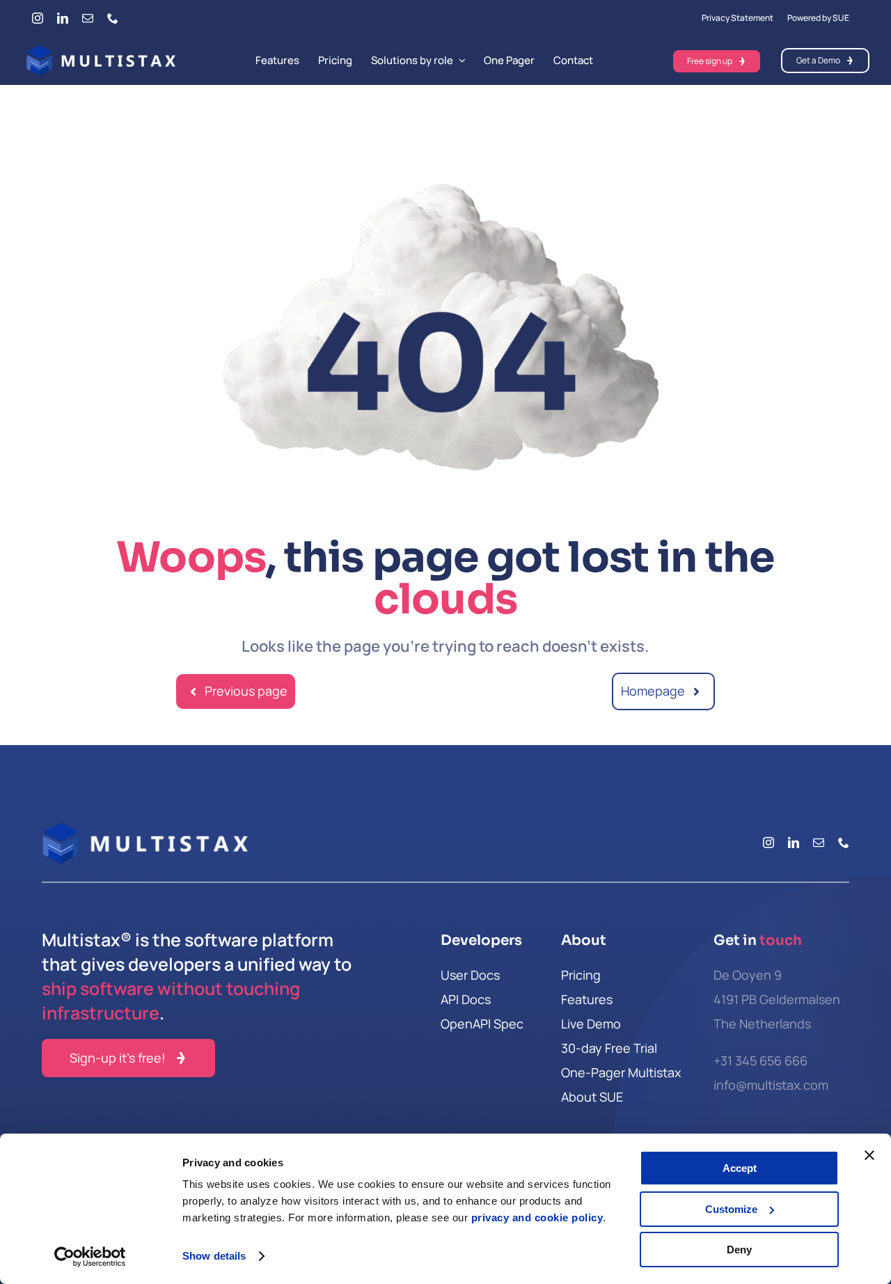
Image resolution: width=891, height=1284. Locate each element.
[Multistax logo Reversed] (102, 50)
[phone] (112, 18)
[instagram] (37, 18)
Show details (214, 1256)
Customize (731, 1209)
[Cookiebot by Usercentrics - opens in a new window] (90, 1256)
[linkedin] (62, 18)
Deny (739, 1249)
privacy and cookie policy (537, 1217)
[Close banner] (869, 1155)
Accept (740, 1168)
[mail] (87, 18)
